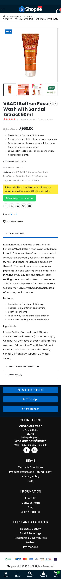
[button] (7, 55)
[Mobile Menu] (3, 9)
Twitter (11, 205)
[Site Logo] (30, 9)
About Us (30, 498)
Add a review (46, 119)
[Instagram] (34, 450)
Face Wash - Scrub (12, 176)
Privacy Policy (30, 476)
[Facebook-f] (26, 450)
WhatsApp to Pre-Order (21, 198)
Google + (23, 205)
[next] (55, 103)
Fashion (30, 542)
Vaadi (14, 214)
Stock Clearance (39, 176)
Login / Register (30, 512)
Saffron (23, 180)
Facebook (5, 205)
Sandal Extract (34, 180)
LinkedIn (17, 205)
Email (29, 205)
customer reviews (27, 119)
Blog (30, 507)
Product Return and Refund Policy (30, 472)
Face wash (14, 180)
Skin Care (26, 176)
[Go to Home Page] (4, 16)
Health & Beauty (30, 529)
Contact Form (30, 503)
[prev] (50, 103)
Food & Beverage (30, 533)
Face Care (42, 172)
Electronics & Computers (30, 538)
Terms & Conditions (30, 467)
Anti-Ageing (31, 172)
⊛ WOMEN (20, 172)
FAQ (30, 481)
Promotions (30, 547)
